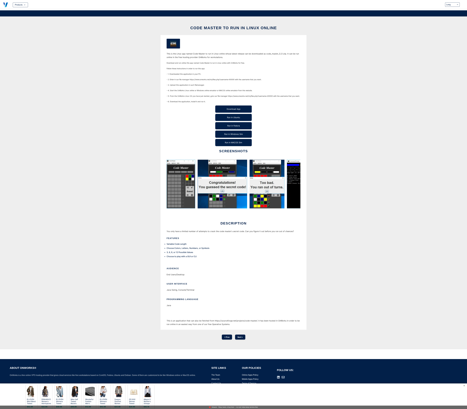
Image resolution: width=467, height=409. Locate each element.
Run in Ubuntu (233, 117)
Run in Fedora (233, 125)
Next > (240, 337)
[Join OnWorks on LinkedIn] (278, 377)
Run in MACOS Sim (233, 142)
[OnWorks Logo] (5, 5)
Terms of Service (249, 383)
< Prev (227, 337)
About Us (215, 379)
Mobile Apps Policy (250, 379)
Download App (233, 109)
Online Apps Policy (250, 375)
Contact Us (216, 383)
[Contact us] (283, 377)
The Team (215, 375)
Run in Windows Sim (233, 134)
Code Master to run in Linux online (233, 28)
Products (18, 5)
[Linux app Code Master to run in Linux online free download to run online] (173, 43)
